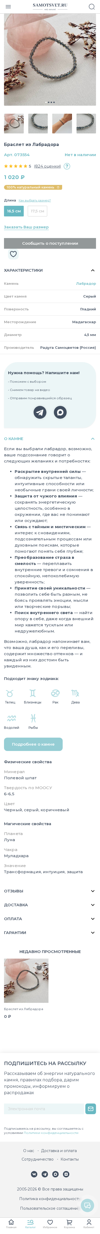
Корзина (69, 1227)
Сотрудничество (38, 1159)
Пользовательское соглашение (50, 1208)
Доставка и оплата (59, 1150)
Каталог (30, 1227)
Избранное (50, 1227)
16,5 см (14, 210)
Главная (11, 1227)
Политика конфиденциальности (50, 1198)
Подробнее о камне (33, 744)
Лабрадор (86, 283)
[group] (50, 60)
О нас (28, 1150)
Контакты (70, 1159)
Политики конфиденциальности (51, 1133)
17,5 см (37, 210)
